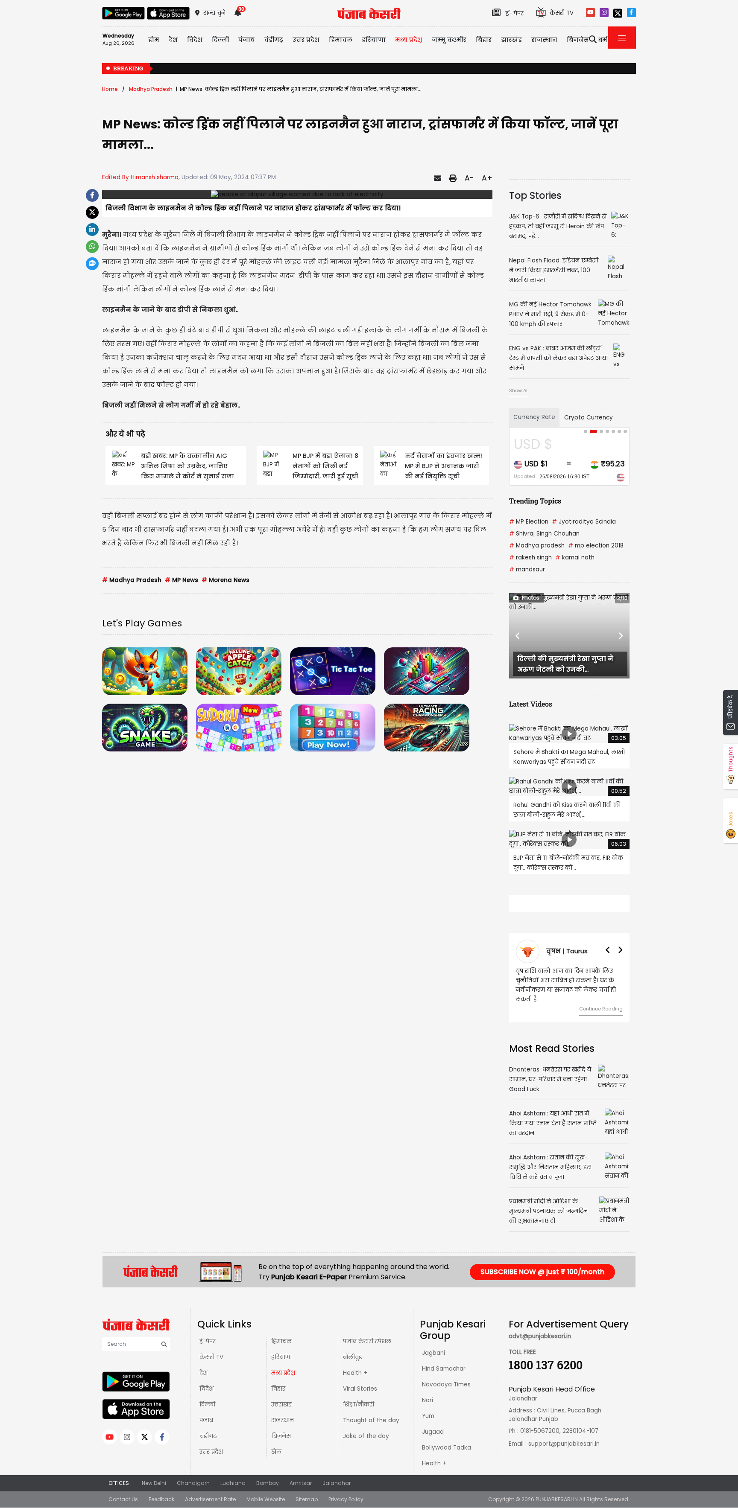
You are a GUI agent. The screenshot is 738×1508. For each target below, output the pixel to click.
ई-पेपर (207, 1341)
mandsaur (527, 569)
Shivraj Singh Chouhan (544, 534)
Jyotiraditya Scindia (584, 522)
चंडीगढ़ (208, 1436)
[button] (518, 635)
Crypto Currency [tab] (588, 417)
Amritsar (301, 1483)
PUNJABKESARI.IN (557, 1499)
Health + (355, 1373)
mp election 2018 (596, 545)
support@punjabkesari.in (564, 1444)
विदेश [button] (194, 39)
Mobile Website (265, 1499)
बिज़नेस (281, 1436)
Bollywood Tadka (446, 1448)
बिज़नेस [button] (578, 39)
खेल (276, 1452)
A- (469, 178)
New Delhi (154, 1483)
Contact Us (123, 1499)
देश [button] (173, 39)
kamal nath (574, 557)
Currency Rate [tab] (534, 417)
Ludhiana (233, 1483)
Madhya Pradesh (151, 89)
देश (203, 1373)
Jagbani (433, 1353)
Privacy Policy (345, 1499)
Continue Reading (601, 1008)
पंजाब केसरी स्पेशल (367, 1341)
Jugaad (433, 1432)
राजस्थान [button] (544, 39)
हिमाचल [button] (340, 39)
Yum (428, 1416)
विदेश (206, 1389)
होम (153, 39)
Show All (519, 390)
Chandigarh (193, 1483)
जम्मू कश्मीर (449, 39)
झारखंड (511, 39)
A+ (487, 178)
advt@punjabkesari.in (540, 1336)
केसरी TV (211, 1357)
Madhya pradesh (537, 545)
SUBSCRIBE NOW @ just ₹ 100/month (542, 1272)
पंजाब (206, 1420)
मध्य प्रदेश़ (408, 39)
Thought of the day (371, 1420)
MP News (181, 580)
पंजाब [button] (246, 39)
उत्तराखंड (281, 1404)
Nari (427, 1400)
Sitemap (307, 1499)
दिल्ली (220, 39)
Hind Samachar (444, 1369)
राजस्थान (282, 1420)
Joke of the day (366, 1436)
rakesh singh (530, 557)
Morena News (225, 580)
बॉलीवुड (352, 1357)
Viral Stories (360, 1389)
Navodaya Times (446, 1384)
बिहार (484, 39)
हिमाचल (281, 1341)
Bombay (267, 1483)
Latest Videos (530, 703)
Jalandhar (336, 1483)
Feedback (161, 1499)
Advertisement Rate (210, 1499)
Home (110, 89)
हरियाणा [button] (374, 39)
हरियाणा (281, 1357)
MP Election (528, 522)
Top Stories (535, 195)
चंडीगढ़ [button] (273, 39)
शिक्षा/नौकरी (358, 1404)
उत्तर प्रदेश (306, 39)
